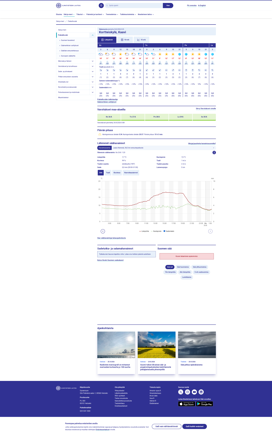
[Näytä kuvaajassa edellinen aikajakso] (103, 231)
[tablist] (156, 39)
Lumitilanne (186, 277)
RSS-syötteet (120, 396)
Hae (168, 5)
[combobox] (135, 5)
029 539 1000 (85, 411)
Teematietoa (111, 14)
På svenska (191, 5)
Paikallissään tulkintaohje (107, 99)
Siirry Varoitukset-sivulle (206, 109)
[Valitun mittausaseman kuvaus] (214, 152)
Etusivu (59, 14)
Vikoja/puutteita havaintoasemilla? (202, 144)
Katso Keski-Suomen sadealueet (110, 260)
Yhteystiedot (119, 391)
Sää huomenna (183, 267)
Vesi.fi (152, 398)
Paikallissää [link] (72, 21)
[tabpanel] (156, 70)
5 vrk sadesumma (201, 272)
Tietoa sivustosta (121, 398)
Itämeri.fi (153, 401)
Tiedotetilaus (120, 403)
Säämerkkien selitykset (106, 102)
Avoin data (153, 396)
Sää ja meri (68, 14)
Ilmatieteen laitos (145, 14)
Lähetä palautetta (121, 393)
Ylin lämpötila (170, 272)
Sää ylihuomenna (199, 267)
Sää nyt (170, 267)
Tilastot (79, 14)
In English (202, 5)
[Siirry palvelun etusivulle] (75, 5)
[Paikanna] (101, 5)
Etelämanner (154, 403)
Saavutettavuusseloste (123, 401)
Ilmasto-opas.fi (155, 391)
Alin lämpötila (185, 272)
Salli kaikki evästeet (194, 426)
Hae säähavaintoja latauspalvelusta (111, 238)
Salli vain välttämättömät (166, 426)
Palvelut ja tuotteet (94, 14)
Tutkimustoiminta (127, 14)
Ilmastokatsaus (155, 393)
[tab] (107, 40)
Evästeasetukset (121, 406)
